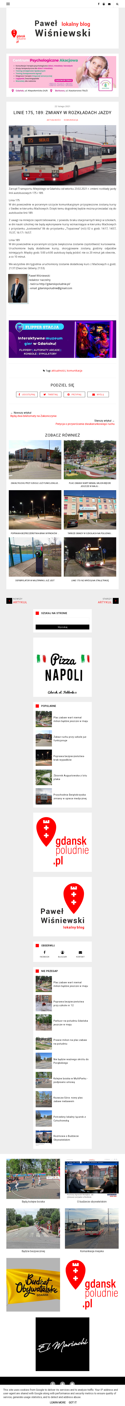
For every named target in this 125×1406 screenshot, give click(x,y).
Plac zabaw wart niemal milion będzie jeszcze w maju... (90, 484)
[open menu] (8, 4)
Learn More (58, 1402)
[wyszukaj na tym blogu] (117, 4)
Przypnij (77, 394)
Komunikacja (71, 120)
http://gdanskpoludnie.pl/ (54, 284)
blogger (62, 956)
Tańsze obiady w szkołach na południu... (90, 533)
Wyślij (100, 394)
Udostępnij (28, 394)
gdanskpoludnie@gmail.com (55, 288)
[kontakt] (108, 4)
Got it (73, 1402)
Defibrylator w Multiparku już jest (35, 580)
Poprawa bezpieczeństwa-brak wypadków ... (35, 533)
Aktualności (54, 120)
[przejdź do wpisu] (35, 478)
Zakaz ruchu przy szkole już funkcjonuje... (35, 483)
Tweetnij (53, 394)
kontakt (80, 956)
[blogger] (102, 4)
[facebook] (97, 4)
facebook (44, 956)
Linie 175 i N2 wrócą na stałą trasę (90, 580)
